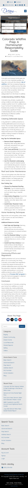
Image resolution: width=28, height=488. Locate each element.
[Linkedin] (22, 5)
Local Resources (18, 56)
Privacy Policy (8, 474)
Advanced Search (14, 18)
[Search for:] (10, 326)
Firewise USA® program (17, 274)
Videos (6, 350)
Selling (5, 348)
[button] (25, 11)
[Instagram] (18, 5)
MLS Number (7, 370)
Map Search (7, 365)
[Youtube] (15, 5)
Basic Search (7, 360)
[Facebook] (20, 5)
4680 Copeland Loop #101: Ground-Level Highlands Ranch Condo (13, 404)
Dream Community (9, 337)
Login (3, 458)
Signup (3, 455)
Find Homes (20, 31)
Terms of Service (19, 474)
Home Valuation (14, 21)
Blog (5, 375)
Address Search (8, 368)
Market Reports (8, 345)
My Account (5, 453)
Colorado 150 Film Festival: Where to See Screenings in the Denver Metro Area (14, 388)
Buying (6, 334)
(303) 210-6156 (14, 486)
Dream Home (8, 340)
